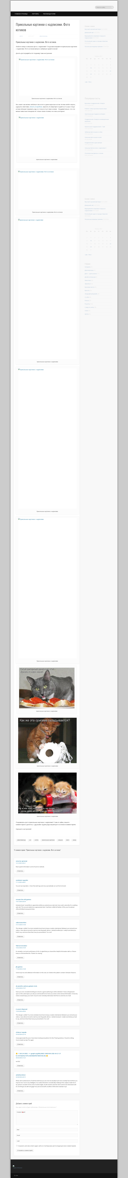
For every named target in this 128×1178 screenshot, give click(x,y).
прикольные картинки (48, 840)
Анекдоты (87, 267)
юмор (74, 840)
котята (36, 840)
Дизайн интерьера (90, 277)
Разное (87, 300)
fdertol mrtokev (21, 946)
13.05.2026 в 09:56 (21, 1011)
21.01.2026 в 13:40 (21, 924)
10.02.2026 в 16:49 (21, 948)
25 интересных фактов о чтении (94, 153)
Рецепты (87, 304)
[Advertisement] (97, 177)
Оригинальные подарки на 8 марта (95, 114)
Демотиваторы (43, 36)
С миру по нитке (89, 307)
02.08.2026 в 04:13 (21, 1077)
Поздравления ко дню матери (93, 142)
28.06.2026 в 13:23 (21, 1058)
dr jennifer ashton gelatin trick (26, 986)
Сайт (18, 1141)
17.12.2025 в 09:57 (21, 882)
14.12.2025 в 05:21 (21, 863)
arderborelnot (20, 1075)
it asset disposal (21, 1009)
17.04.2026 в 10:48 (21, 969)
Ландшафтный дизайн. (91, 294)
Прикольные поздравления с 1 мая (95, 127)
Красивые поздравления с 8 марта (95, 103)
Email (18, 1135)
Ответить (20, 871)
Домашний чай (89, 32)
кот (30, 840)
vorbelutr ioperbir (22, 880)
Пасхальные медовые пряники (94, 46)
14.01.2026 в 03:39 (21, 901)
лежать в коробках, (36, 107)
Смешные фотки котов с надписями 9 (95, 148)
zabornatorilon (21, 922)
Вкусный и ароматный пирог (93, 29)
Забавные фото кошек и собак (93, 132)
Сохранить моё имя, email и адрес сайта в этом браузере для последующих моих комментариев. (47, 1146)
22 (110, 71)
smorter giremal (21, 861)
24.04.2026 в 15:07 (21, 988)
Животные (88, 280)
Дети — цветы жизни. (91, 273)
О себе (87, 297)
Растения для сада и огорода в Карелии (96, 41)
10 (91, 68)
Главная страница (21, 14)
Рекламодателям (49, 14)
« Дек (86, 82)
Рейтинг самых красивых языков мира (96, 108)
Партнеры (35, 14)
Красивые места (89, 287)
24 (91, 74)
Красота (87, 290)
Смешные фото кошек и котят (93, 137)
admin (21, 36)
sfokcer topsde (21, 1032)
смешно (60, 840)
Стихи (86, 310)
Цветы (86, 314)
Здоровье (88, 284)
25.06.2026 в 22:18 (21, 1034)
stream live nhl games (23, 899)
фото (67, 840)
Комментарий (20, 1112)
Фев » (90, 82)
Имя (18, 1129)
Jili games (19, 967)
